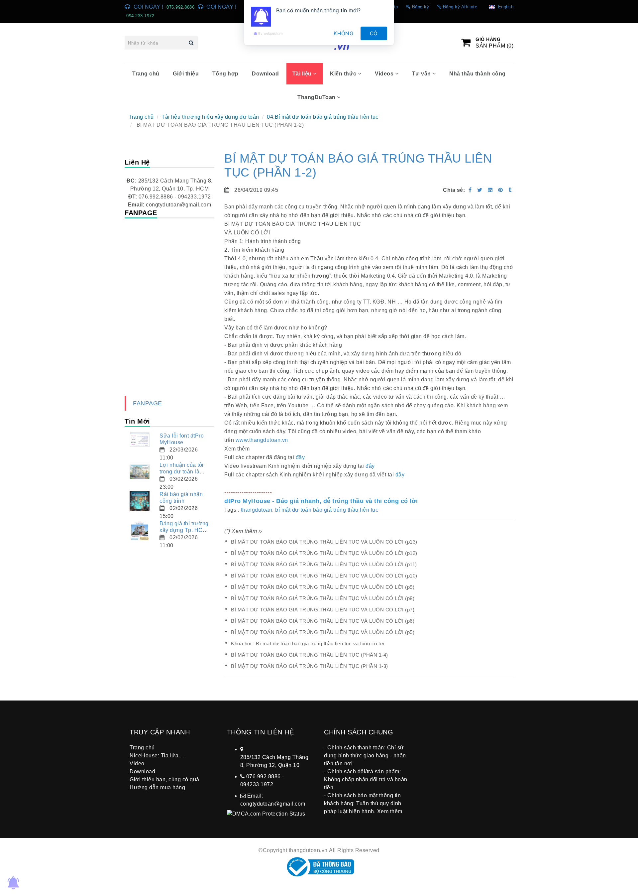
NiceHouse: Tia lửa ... (157, 755)
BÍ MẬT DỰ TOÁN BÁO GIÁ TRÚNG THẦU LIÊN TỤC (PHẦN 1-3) (309, 666)
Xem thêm (389, 811)
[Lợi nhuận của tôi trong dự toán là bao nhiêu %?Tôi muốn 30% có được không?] (140, 472)
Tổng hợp (225, 73)
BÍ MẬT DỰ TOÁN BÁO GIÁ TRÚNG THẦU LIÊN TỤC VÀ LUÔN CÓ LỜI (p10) (324, 575)
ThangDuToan (317, 97)
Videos (385, 73)
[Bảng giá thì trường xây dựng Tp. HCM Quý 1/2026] (140, 530)
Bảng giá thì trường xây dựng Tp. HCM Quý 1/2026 (184, 530)
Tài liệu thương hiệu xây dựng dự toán (210, 117)
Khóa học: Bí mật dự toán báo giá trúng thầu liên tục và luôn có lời (307, 643)
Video (137, 763)
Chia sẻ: (454, 190)
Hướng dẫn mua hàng (157, 787)
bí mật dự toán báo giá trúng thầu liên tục (326, 510)
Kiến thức (344, 73)
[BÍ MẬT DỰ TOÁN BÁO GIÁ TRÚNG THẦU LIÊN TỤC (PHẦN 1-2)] (501, 190)
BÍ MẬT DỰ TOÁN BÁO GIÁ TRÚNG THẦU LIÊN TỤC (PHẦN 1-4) (309, 655)
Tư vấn (422, 73)
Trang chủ (146, 73)
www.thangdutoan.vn (262, 440)
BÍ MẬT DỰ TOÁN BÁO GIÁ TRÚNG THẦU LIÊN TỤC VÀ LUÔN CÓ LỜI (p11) (324, 564)
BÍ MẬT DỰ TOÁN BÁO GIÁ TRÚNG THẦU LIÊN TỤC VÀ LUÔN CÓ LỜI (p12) (324, 553)
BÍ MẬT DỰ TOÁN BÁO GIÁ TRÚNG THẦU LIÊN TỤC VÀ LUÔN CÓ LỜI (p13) (324, 542)
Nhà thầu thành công (477, 73)
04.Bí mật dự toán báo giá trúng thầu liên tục (322, 117)
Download (265, 73)
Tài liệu (302, 73)
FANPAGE (147, 403)
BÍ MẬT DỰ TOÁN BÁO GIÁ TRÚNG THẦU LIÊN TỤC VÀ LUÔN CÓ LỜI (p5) (322, 632)
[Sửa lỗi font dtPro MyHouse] (140, 440)
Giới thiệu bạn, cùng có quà (164, 779)
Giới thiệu (186, 73)
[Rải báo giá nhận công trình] (140, 501)
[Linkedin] (490, 190)
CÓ (374, 33)
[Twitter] (479, 190)
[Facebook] (470, 190)
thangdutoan (256, 510)
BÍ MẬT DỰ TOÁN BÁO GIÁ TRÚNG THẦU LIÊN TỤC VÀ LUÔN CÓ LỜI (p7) (322, 609)
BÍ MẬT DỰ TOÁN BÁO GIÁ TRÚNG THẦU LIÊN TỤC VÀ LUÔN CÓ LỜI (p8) (322, 598)
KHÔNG (344, 33)
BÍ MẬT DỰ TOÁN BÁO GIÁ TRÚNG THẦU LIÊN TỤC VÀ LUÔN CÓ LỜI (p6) (322, 621)
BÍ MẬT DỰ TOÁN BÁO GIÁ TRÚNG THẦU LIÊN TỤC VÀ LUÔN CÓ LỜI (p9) (322, 587)
